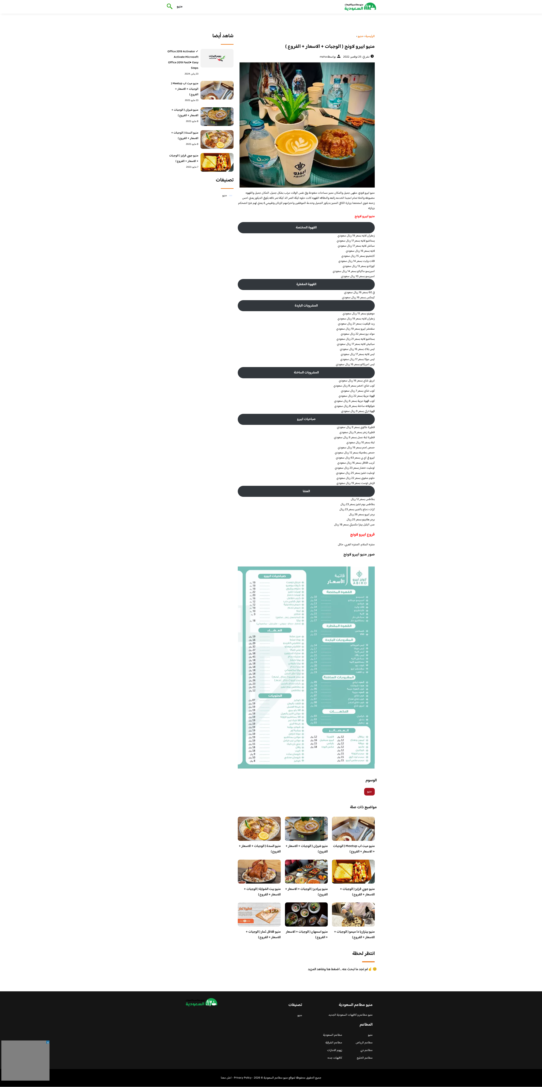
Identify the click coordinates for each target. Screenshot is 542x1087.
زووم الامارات (334, 1050)
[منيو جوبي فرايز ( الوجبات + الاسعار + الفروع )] (217, 162)
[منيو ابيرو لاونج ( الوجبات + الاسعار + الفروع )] (306, 125)
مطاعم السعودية (332, 1035)
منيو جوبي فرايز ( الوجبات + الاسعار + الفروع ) (357, 892)
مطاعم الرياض (364, 1042)
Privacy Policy (243, 1077)
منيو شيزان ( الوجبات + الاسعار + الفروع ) (307, 849)
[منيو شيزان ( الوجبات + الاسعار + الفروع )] (217, 116)
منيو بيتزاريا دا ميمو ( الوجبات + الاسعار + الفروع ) (354, 934)
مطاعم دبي (366, 1050)
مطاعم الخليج (365, 1058)
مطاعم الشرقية (333, 1042)
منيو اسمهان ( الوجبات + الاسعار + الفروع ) (307, 934)
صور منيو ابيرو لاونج (359, 554)
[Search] (169, 7)
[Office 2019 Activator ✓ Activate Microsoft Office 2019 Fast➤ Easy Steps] (217, 58)
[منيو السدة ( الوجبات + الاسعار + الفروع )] (217, 139)
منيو (180, 7)
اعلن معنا (226, 1077)
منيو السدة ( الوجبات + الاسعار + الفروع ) (260, 849)
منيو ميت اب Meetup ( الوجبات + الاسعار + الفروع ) (354, 849)
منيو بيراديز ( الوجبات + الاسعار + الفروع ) (306, 892)
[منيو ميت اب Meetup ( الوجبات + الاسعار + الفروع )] (217, 90)
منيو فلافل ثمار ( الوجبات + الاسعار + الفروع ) (263, 934)
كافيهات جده (335, 1058)
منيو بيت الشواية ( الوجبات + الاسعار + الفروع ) (262, 892)
